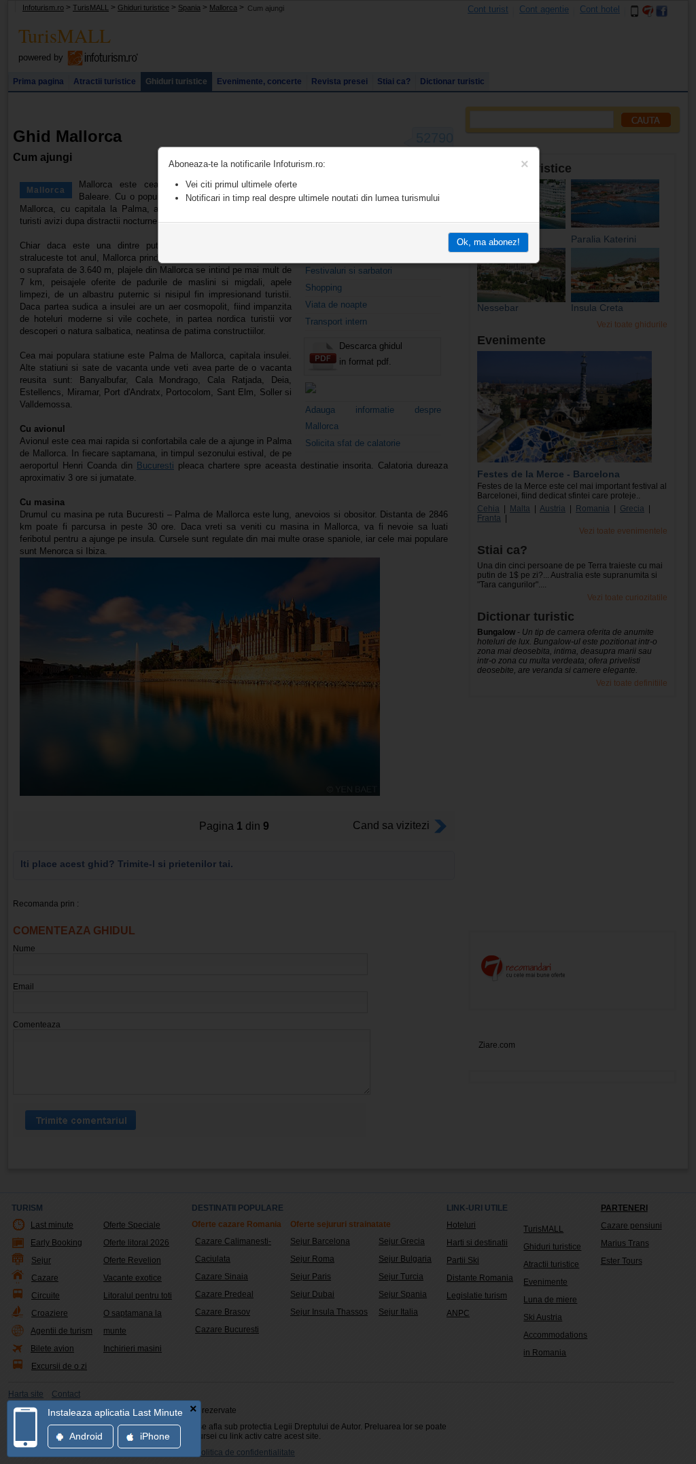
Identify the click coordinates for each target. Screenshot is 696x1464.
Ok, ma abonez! (488, 242)
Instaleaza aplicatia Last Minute (115, 1412)
